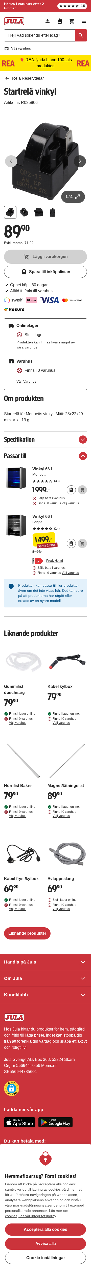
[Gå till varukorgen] (72, 21)
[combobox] (45, 35)
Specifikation (19, 439)
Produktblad (54, 560)
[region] (45, 1206)
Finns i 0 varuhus (58, 503)
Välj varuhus (21, 48)
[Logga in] (47, 21)
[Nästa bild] (80, 161)
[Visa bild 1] (10, 212)
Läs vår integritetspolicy (37, 1216)
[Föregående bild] (11, 161)
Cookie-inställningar (45, 1258)
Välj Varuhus (26, 381)
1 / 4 (69, 196)
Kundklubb (16, 994)
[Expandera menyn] (84, 21)
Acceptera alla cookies (45, 1229)
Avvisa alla (45, 1243)
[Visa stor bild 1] (45, 161)
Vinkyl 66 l (59, 474)
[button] (11, 1088)
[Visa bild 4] (53, 212)
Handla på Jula (20, 962)
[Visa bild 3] (38, 212)
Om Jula (13, 978)
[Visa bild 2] (24, 212)
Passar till (15, 456)
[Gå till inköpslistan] (60, 21)
